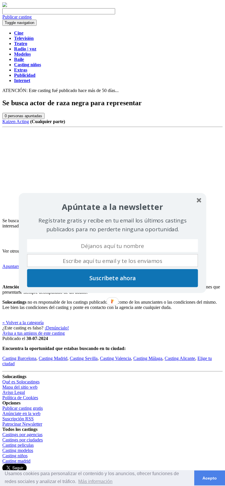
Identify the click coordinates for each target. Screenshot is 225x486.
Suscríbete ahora (112, 278)
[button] (112, 207)
